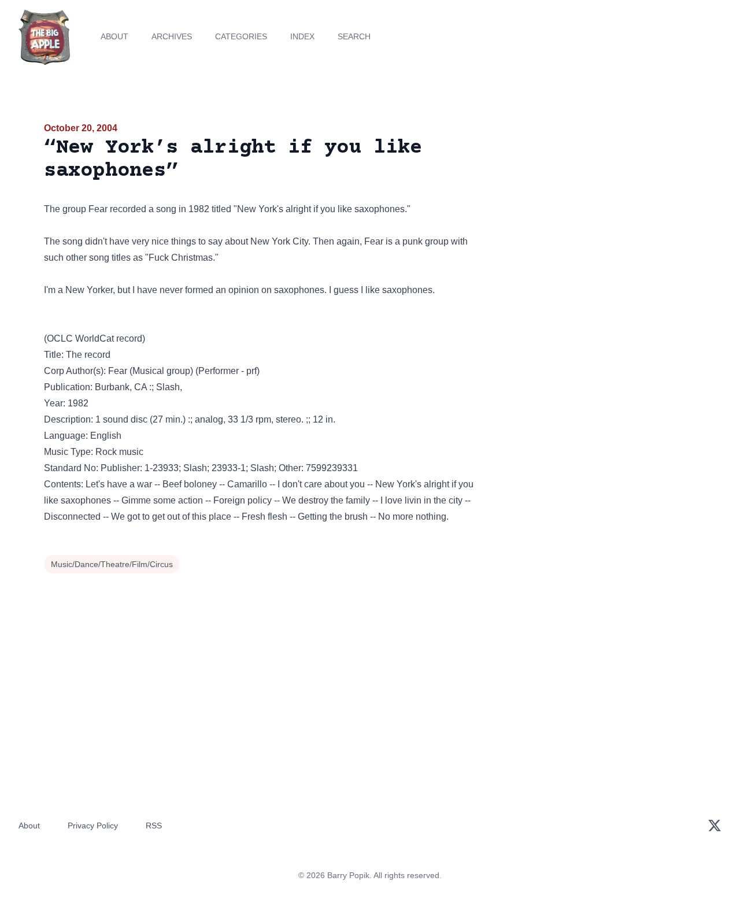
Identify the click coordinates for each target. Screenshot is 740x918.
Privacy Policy (93, 825)
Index (302, 36)
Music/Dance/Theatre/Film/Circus (112, 564)
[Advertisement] (592, 210)
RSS (154, 825)
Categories (241, 36)
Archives (171, 36)
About (114, 36)
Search (354, 36)
